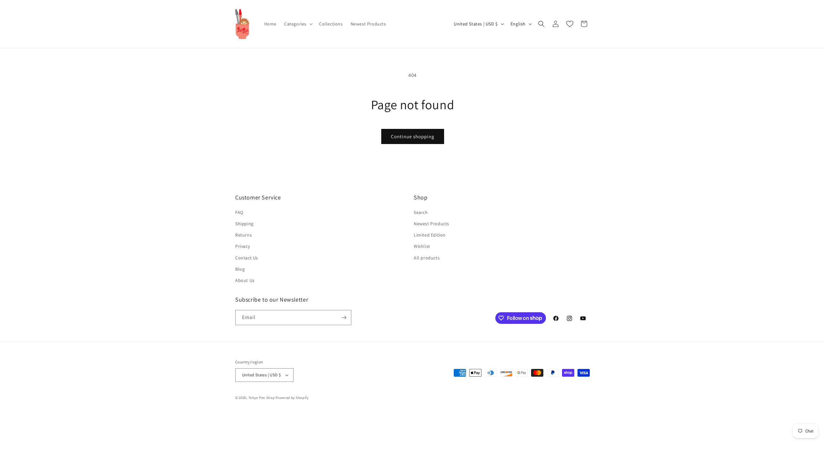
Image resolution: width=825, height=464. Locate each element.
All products (427, 258)
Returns (243, 235)
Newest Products (431, 224)
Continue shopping (412, 136)
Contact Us (246, 258)
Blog (240, 269)
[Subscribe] (344, 317)
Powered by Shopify (292, 397)
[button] (297, 24)
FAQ (239, 212)
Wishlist (422, 246)
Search (421, 212)
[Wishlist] (570, 24)
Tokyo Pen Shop (261, 397)
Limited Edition (430, 235)
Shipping (244, 224)
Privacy (242, 246)
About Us (245, 280)
